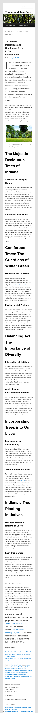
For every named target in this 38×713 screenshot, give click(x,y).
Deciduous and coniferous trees (22, 671)
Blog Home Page (11, 25)
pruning (22, 480)
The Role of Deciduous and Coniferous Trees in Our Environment (14, 48)
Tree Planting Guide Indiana (20, 676)
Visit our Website (23, 25)
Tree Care (14, 665)
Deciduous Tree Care (11, 672)
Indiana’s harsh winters (21, 285)
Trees (19, 665)
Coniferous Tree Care (17, 667)
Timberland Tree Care (18, 12)
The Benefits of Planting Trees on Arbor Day (18, 652)
